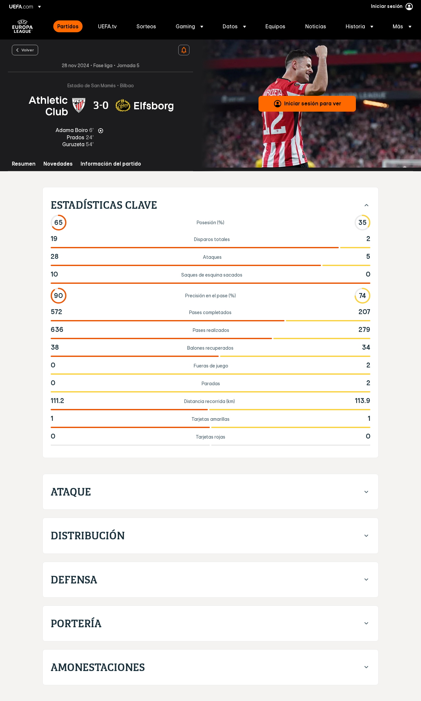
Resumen (24, 164)
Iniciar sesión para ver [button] (312, 103)
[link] (68, 26)
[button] (189, 26)
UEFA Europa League (22, 26)
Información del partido (111, 164)
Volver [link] (27, 49)
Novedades (58, 164)
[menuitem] (69, 26)
